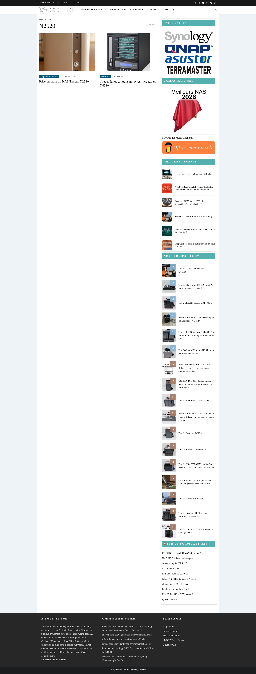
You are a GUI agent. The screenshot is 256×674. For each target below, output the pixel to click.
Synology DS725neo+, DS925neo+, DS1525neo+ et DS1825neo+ (191, 202)
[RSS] (215, 2)
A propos (75, 3)
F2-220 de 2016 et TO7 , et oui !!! (178, 594)
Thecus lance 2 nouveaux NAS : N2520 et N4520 (128, 83)
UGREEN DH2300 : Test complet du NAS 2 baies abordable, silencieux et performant (196, 384)
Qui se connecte (169, 599)
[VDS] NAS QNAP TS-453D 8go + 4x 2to (182, 553)
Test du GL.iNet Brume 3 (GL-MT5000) (193, 216)
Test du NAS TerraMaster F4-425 (194, 400)
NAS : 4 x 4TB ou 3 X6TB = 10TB (179, 579)
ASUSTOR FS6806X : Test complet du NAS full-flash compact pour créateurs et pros (196, 416)
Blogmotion (168, 626)
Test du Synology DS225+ (191, 433)
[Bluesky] (211, 2)
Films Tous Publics (172, 635)
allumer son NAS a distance (175, 584)
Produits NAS (106, 77)
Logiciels (136, 9)
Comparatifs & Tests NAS (49, 77)
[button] (173, 10)
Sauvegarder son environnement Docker (193, 174)
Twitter (53, 648)
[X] (199, 2)
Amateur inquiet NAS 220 (174, 563)
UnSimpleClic (169, 644)
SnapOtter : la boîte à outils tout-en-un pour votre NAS (195, 245)
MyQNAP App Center (173, 640)
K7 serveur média (170, 568)
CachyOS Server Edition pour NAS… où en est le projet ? (195, 230)
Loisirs (151, 9)
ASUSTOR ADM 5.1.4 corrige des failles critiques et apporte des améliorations (194, 188)
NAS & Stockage (92, 9)
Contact (65, 3)
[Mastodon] (207, 2)
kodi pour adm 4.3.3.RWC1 (175, 573)
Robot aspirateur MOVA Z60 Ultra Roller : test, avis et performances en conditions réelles (195, 367)
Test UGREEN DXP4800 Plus (192, 449)
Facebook (71, 648)
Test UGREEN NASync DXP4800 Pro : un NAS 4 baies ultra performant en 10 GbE (197, 335)
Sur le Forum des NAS (187, 543)
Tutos (164, 9)
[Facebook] (195, 2)
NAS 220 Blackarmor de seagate (177, 558)
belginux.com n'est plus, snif (175, 589)
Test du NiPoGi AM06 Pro (191, 498)
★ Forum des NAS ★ (49, 3)
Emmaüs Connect (171, 631)
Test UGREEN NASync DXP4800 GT (196, 303)
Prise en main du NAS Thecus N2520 (64, 81)
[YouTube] (203, 2)
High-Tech (116, 9)
